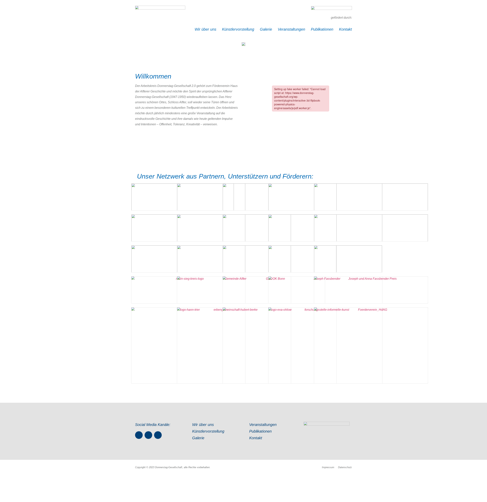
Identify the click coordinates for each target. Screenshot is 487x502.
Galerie (266, 29)
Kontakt (345, 29)
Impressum (328, 467)
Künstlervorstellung (238, 29)
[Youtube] (158, 435)
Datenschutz (345, 467)
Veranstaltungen (291, 29)
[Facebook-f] (139, 435)
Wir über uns (205, 29)
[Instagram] (148, 435)
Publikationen (322, 29)
